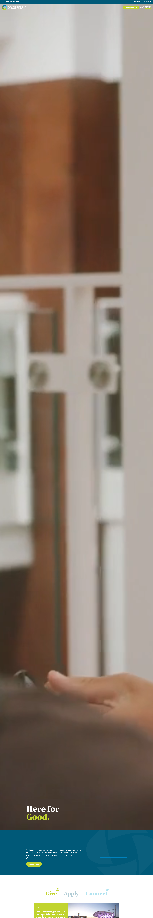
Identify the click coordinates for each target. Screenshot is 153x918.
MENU (148, 7)
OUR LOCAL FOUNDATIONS (10, 1)
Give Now (147, 1)
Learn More (34, 864)
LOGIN (131, 1)
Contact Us (138, 1)
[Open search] (142, 7)
